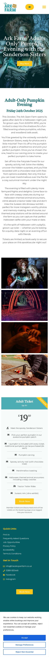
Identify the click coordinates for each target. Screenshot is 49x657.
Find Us (6, 534)
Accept (24, 638)
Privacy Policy (9, 546)
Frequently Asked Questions (16, 538)
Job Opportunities (11, 542)
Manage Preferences (25, 645)
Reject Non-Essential (24, 652)
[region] (24, 634)
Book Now (24, 501)
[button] (44, 7)
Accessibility (8, 550)
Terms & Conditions (12, 553)
